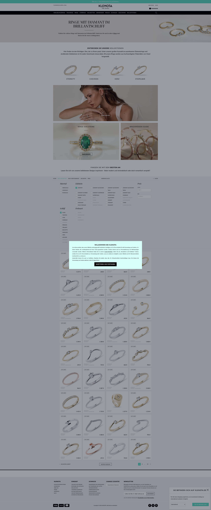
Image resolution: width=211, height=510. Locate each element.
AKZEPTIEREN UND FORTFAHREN (105, 264)
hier (95, 260)
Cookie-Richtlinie (108, 251)
